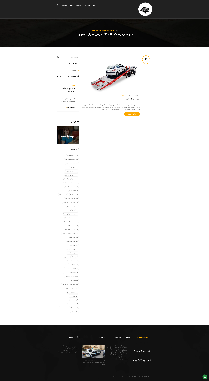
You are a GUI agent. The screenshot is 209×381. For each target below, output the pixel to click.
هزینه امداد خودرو (74, 280)
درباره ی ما (78, 5)
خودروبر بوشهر (74, 257)
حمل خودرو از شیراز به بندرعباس (70, 222)
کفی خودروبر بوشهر (73, 296)
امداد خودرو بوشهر (70, 352)
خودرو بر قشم (74, 265)
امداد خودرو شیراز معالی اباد (71, 186)
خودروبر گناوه (69, 348)
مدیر (135, 96)
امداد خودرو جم (75, 346)
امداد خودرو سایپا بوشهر (72, 155)
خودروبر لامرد (76, 350)
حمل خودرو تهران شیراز (72, 241)
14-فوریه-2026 (71, 92)
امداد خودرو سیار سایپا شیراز (71, 159)
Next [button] (58, 76)
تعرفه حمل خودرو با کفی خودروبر (70, 202)
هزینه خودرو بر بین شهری (72, 288)
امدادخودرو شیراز (74, 167)
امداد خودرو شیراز (62, 352)
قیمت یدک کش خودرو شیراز (71, 276)
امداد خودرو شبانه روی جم (72, 163)
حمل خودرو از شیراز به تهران (71, 226)
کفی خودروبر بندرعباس (72, 292)
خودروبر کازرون (69, 350)
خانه (94, 5)
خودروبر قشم (76, 348)
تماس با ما (65, 5)
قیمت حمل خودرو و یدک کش (71, 272)
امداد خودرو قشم (74, 194)
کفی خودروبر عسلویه (73, 304)
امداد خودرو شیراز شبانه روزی (71, 175)
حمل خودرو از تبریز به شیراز (71, 218)
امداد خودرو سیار (132, 99)
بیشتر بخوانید (132, 114)
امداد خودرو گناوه (63, 194)
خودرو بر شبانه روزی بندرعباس (71, 261)
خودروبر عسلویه (62, 348)
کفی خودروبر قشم (74, 308)
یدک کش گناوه (74, 311)
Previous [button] (60, 76)
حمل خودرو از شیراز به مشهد (71, 229)
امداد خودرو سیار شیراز (67, 346)
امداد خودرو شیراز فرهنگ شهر (71, 183)
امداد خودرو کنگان (68, 88)
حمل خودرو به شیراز (73, 237)
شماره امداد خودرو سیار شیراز (71, 268)
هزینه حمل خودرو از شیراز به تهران (70, 284)
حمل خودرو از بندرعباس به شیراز (70, 214)
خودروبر (123, 96)
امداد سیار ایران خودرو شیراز (71, 198)
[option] (68, 96)
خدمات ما (87, 5)
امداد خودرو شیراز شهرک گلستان (70, 179)
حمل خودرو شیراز (74, 245)
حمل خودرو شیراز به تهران (72, 249)
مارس (146, 60)
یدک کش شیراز (63, 308)
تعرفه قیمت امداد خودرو (72, 206)
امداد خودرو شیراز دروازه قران (71, 171)
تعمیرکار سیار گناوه (74, 210)
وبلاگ (71, 5)
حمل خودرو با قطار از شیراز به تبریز (70, 233)
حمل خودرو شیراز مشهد (72, 253)
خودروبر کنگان (65, 265)
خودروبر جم (65, 257)
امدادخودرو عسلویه (73, 190)
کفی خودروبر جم (74, 300)
